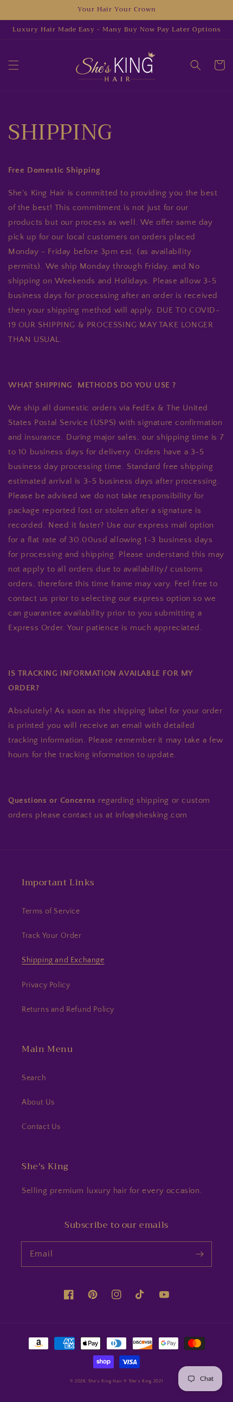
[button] (13, 65)
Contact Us (41, 1126)
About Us (38, 1102)
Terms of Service (51, 911)
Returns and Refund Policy (68, 1009)
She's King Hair (105, 1381)
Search (34, 1078)
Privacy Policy (46, 985)
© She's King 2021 (143, 1381)
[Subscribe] (199, 1254)
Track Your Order (52, 935)
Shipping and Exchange (63, 960)
